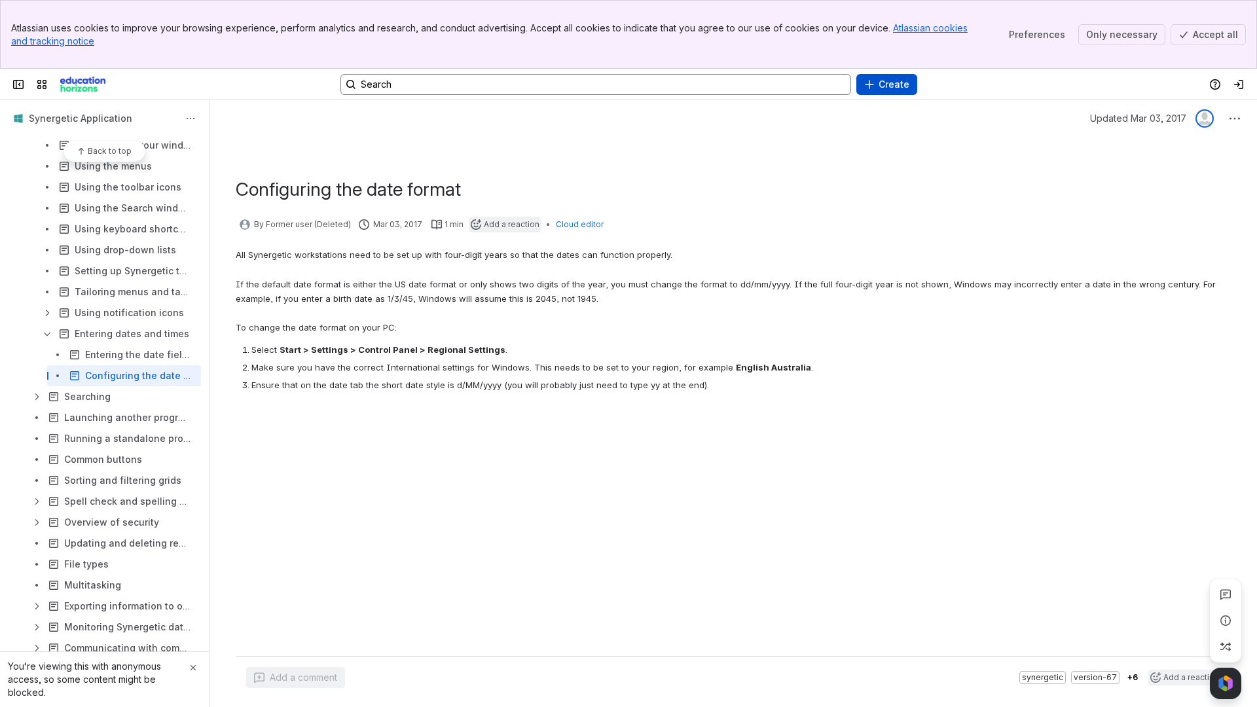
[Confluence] (83, 84)
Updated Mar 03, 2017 (1138, 118)
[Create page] (1225, 646)
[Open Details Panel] (1225, 620)
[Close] (193, 668)
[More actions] (190, 118)
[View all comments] (1225, 594)
